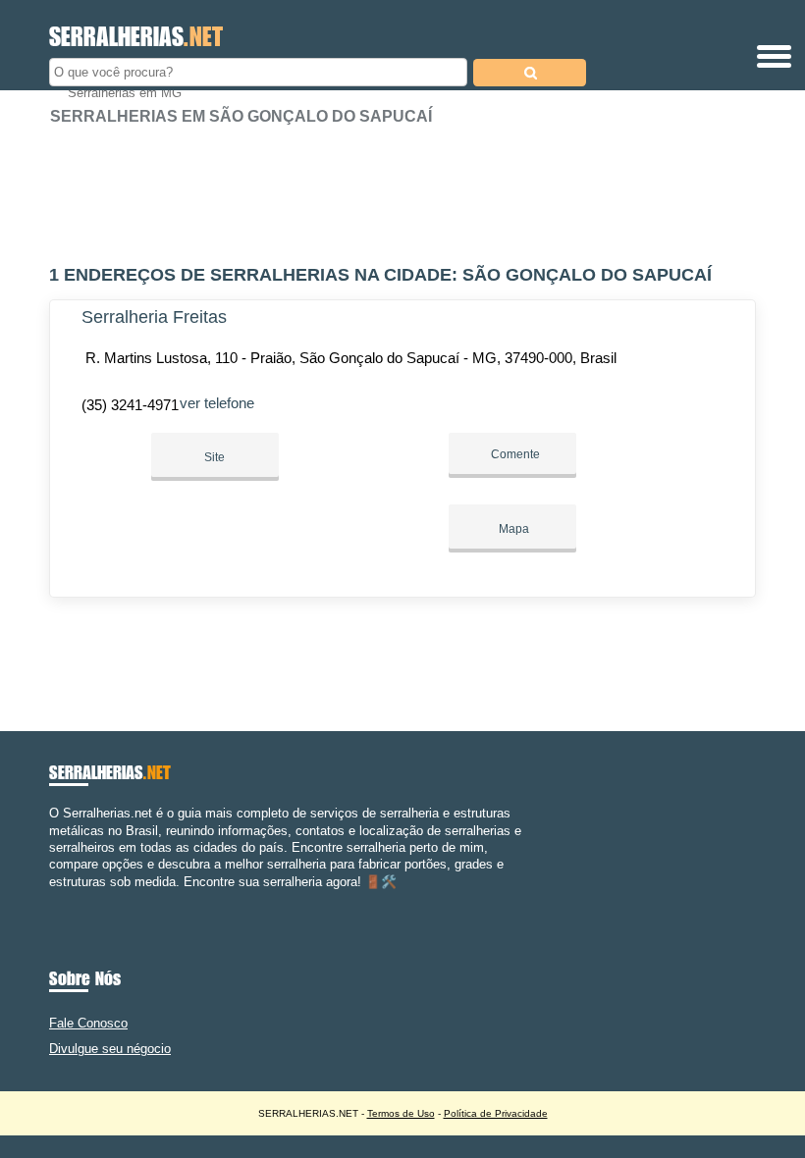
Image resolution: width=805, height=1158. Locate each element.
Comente (514, 454)
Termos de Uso (401, 1113)
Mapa (512, 529)
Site (214, 457)
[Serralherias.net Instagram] (71, 898)
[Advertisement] (402, 186)
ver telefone (217, 403)
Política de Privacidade (496, 1113)
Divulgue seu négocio (110, 1048)
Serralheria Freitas (154, 317)
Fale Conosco (88, 1023)
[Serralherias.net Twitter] (62, 898)
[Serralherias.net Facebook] (53, 898)
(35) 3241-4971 (130, 404)
